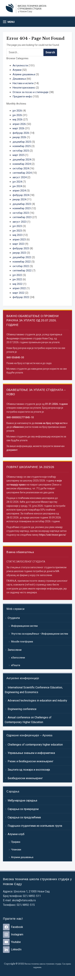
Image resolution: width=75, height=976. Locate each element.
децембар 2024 (22, 159)
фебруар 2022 (21, 297)
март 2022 (18, 292)
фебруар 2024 (21, 195)
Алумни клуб (16, 834)
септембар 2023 (22, 217)
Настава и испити (23, 83)
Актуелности (20, 65)
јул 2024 (17, 181)
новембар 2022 (22, 261)
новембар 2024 (22, 163)
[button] (9, 22)
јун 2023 (17, 230)
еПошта (15, 665)
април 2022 (19, 288)
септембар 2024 (22, 172)
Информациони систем (24, 625)
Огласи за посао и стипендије (30, 92)
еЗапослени (18, 657)
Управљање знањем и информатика (31, 753)
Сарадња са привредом (23, 809)
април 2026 (19, 124)
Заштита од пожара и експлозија (29, 769)
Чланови (16, 849)
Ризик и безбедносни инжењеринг (30, 761)
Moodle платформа (22, 641)
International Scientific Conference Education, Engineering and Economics (34, 690)
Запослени (14, 649)
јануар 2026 (19, 137)
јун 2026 (17, 115)
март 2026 (18, 128)
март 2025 (18, 155)
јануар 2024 (19, 199)
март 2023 (18, 243)
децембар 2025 (22, 141)
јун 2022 (17, 279)
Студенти (14, 618)
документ (12, 450)
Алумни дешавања (22, 857)
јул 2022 (17, 275)
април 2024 (19, 190)
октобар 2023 (21, 212)
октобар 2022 (21, 266)
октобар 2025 (21, 150)
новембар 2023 (22, 208)
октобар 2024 (21, 168)
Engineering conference (22, 709)
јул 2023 (17, 226)
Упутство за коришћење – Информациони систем (39, 633)
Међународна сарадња (22, 800)
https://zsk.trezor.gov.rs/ (52, 534)
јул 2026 (17, 110)
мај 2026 (17, 119)
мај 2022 (17, 284)
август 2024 (20, 177)
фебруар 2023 (21, 248)
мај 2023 (17, 235)
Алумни (17, 69)
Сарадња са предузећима (24, 817)
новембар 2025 (22, 146)
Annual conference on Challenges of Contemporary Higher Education (28, 720)
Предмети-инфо (22, 96)
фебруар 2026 (21, 132)
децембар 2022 (22, 257)
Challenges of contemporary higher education (35, 744)
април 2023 (19, 239)
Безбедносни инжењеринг (25, 778)
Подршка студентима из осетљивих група (35, 825)
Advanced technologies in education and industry (37, 700)
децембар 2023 (22, 204)
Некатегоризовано (24, 87)
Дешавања (19, 78)
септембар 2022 (22, 270)
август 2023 (20, 221)
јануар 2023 (19, 252)
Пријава (15, 841)
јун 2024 (17, 186)
